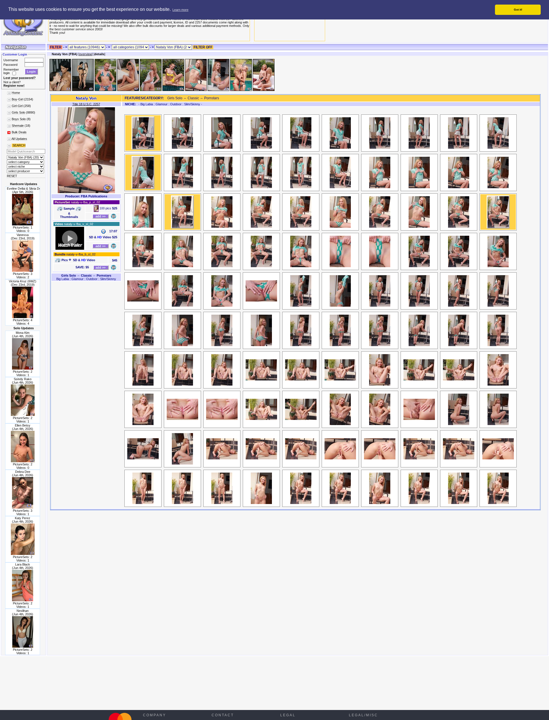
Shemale (18, 125)
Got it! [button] (518, 9)
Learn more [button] (180, 9)
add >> (100, 216)
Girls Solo (18, 112)
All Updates (19, 138)
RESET (12, 176)
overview (85, 54)
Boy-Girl (17, 99)
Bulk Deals (19, 132)
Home (16, 92)
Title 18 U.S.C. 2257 (86, 104)
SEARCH (18, 145)
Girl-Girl (17, 106)
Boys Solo (19, 119)
